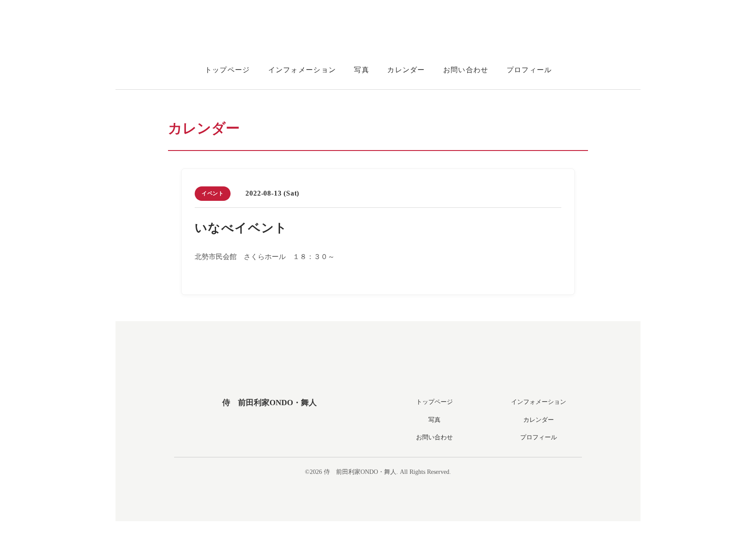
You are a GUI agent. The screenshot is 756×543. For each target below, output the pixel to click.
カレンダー (406, 70)
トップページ (227, 70)
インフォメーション (302, 70)
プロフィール (529, 70)
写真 (361, 70)
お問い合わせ (466, 70)
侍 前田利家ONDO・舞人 (269, 402)
